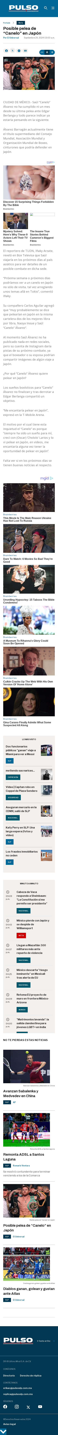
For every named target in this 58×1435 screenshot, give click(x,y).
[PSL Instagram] (17, 1407)
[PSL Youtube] (40, 1407)
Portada (6, 23)
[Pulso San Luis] (24, 8)
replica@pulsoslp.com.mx (18, 1394)
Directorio (9, 1375)
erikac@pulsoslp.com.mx (17, 1388)
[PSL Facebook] (5, 1407)
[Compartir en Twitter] (12, 50)
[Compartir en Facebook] (6, 50)
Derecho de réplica (30, 1375)
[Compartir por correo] (25, 50)
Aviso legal (9, 1424)
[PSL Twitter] (28, 1407)
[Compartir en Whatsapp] (19, 50)
